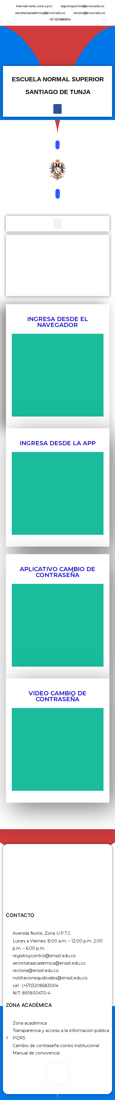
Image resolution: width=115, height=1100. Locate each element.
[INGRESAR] (58, 375)
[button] (57, 109)
